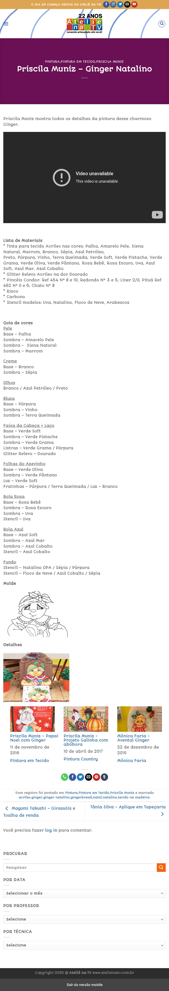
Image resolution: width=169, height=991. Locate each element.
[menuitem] (30, 735)
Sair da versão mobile (85, 984)
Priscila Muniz (110, 61)
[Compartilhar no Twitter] (80, 777)
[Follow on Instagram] (113, 4)
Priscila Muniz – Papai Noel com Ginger (34, 738)
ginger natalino (56, 797)
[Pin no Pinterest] (96, 777)
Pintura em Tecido (78, 61)
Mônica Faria (131, 760)
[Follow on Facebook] (106, 4)
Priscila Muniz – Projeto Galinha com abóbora (86, 740)
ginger (36, 797)
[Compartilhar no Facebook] (72, 777)
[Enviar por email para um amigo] (88, 777)
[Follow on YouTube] (134, 4)
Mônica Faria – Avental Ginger (133, 738)
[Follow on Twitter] (120, 4)
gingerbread (81, 797)
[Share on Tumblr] (104, 777)
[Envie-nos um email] (127, 4)
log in (51, 830)
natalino (110, 797)
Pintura (52, 61)
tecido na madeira (134, 797)
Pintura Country (81, 759)
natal (97, 797)
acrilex (25, 797)
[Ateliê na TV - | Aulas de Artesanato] (84, 23)
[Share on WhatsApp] (64, 777)
